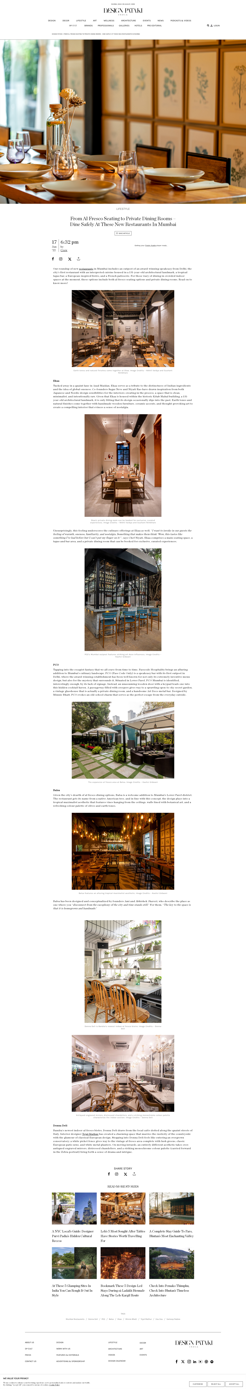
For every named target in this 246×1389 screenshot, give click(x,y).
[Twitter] (183, 1362)
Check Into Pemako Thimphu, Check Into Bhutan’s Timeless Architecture (169, 1290)
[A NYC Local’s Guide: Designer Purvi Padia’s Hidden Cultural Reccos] (74, 1208)
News (161, 20)
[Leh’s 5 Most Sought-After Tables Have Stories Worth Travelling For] (123, 1208)
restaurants (86, 269)
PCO (103, 1319)
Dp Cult (28, 1348)
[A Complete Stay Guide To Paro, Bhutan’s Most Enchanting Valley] (171, 1208)
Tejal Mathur (90, 1134)
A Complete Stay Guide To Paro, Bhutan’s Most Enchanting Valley (171, 1234)
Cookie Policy (54, 1385)
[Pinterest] (206, 1362)
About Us (29, 1342)
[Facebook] (176, 1362)
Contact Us (30, 1361)
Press (28, 1355)
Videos (111, 1355)
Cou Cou (159, 1319)
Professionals (106, 25)
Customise (198, 1384)
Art (95, 20)
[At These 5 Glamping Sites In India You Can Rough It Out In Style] (74, 1263)
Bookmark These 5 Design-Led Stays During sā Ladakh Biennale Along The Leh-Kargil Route (123, 1290)
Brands (88, 25)
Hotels (138, 25)
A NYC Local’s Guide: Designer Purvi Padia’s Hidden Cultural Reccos (73, 1236)
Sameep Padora (173, 1319)
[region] (123, 1382)
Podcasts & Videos (181, 20)
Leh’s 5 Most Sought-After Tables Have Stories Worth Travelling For (123, 1236)
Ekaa (119, 1319)
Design (52, 20)
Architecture (128, 20)
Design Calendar (117, 1361)
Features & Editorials (67, 1355)
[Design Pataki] (194, 1344)
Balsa (111, 1319)
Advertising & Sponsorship (70, 1361)
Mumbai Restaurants (75, 1319)
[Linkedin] (194, 1362)
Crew (64, 250)
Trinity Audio (150, 245)
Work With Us (63, 1348)
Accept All (234, 1384)
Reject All (216, 1384)
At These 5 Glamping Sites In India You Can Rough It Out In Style (72, 1290)
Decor (66, 20)
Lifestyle (81, 20)
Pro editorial (154, 25)
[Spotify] (211, 1362)
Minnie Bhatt (131, 1319)
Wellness (109, 20)
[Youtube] (200, 1362)
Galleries (124, 25)
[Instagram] (189, 1362)
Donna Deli (93, 1319)
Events (147, 20)
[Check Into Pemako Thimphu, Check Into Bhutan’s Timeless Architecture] (171, 1263)
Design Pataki (57, 34)
